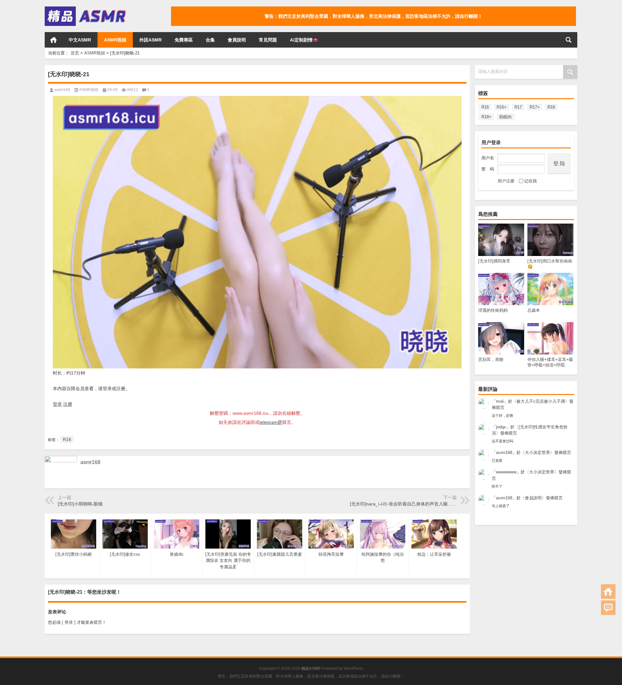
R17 (518, 107)
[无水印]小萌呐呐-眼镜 (80, 503)
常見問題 (268, 39)
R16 (485, 107)
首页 (53, 40)
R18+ (486, 116)
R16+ (502, 107)
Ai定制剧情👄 (304, 39)
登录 (57, 404)
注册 (67, 404)
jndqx (501, 426)
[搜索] (568, 40)
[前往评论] (608, 607)
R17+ (535, 107)
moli (500, 401)
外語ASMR (150, 39)
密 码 (487, 169)
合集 (210, 39)
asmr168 (504, 452)
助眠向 (505, 116)
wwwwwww (506, 472)
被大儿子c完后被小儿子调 (540, 401)
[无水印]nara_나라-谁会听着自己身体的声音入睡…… (403, 503)
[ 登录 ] (69, 622)
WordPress (353, 668)
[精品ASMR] (86, 8)
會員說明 (237, 39)
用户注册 (506, 181)
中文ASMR (80, 39)
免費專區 (184, 39)
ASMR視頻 (115, 39)
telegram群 (270, 422)
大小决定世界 (537, 452)
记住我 (530, 181)
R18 (551, 107)
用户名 (487, 158)
